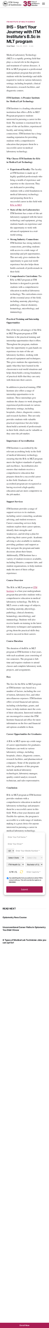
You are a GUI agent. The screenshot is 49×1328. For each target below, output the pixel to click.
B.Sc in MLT (16, 204)
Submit (24, 889)
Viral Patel (11, 46)
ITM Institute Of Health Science (21, 22)
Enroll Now (24, 1325)
